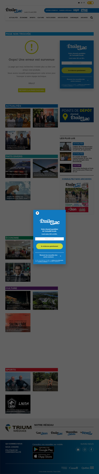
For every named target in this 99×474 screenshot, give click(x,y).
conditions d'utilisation (43, 261)
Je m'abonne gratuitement (49, 246)
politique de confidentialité (57, 260)
